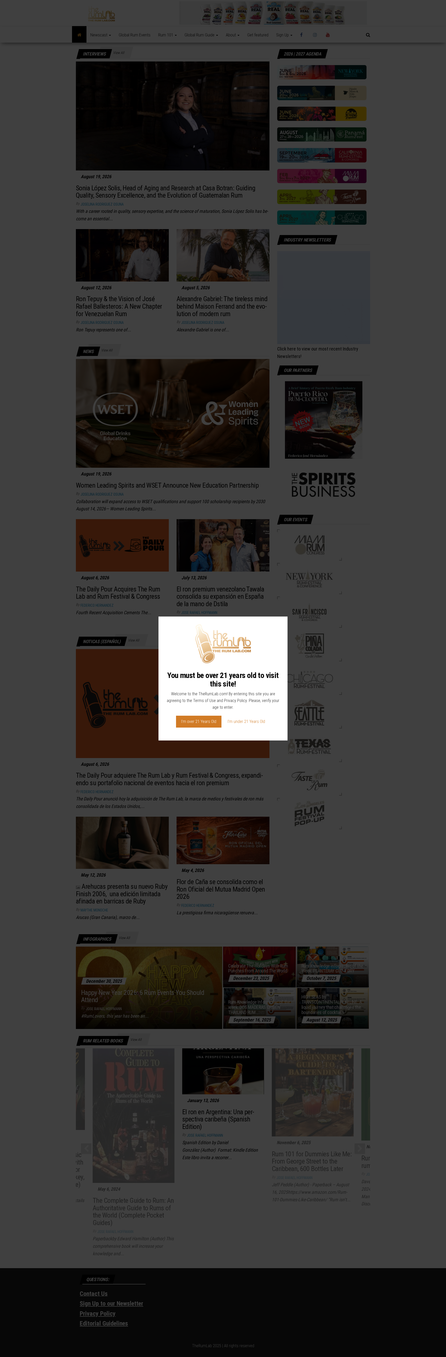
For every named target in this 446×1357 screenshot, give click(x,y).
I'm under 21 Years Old (246, 721)
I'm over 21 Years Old (198, 721)
